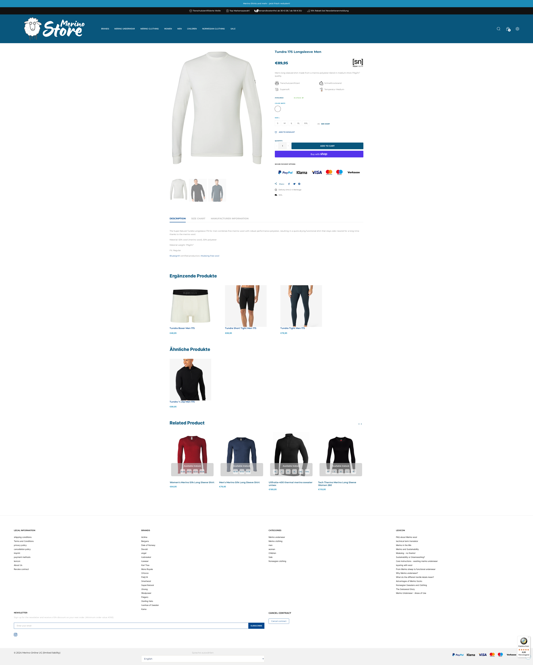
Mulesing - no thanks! (405, 553)
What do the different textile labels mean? (415, 577)
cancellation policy (22, 549)
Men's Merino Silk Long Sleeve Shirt (239, 482)
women (272, 549)
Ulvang (144, 589)
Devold (144, 549)
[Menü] (528, 637)
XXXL (307, 472)
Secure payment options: (285, 164)
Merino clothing (275, 541)
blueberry (292, 109)
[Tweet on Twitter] (294, 183)
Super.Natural (147, 585)
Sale (270, 557)
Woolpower (146, 593)
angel (143, 553)
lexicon (17, 561)
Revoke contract (21, 569)
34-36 (183, 472)
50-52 (242, 472)
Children (272, 553)
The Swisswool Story (405, 589)
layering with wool (404, 565)
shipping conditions (23, 537)
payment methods (22, 557)
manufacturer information (230, 218)
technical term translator (407, 541)
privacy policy (20, 545)
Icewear (145, 561)
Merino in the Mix (403, 545)
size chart (198, 218)
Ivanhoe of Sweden (150, 605)
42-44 (195, 472)
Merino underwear (277, 537)
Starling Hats (147, 601)
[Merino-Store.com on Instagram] (15, 634)
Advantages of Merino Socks (409, 581)
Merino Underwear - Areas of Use (411, 593)
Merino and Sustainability (407, 549)
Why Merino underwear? (407, 573)
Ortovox (145, 573)
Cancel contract (278, 621)
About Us (18, 565)
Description (178, 218)
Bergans (145, 541)
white (278, 109)
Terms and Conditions (24, 541)
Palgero (144, 597)
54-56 (248, 472)
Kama (143, 609)
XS (275, 472)
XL (298, 123)
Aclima (144, 537)
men (270, 545)
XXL (306, 123)
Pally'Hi (144, 577)
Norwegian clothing (277, 561)
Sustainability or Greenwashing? (410, 557)
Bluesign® (175, 256)
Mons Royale (147, 569)
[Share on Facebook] (289, 183)
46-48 (202, 472)
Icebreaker (146, 557)
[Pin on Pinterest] (299, 183)
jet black (285, 109)
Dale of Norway (148, 545)
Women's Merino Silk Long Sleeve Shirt (192, 482)
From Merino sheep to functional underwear (415, 569)
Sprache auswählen (203, 652)
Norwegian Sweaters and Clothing (411, 585)
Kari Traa (145, 565)
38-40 (189, 472)
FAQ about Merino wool (406, 537)
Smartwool (146, 581)
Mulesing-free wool (210, 256)
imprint (17, 553)
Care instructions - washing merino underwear (417, 561)
